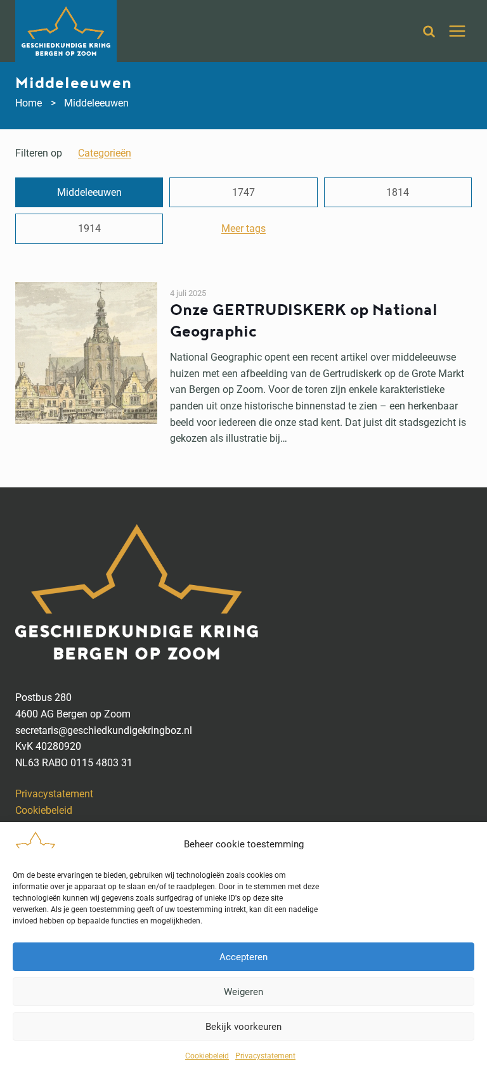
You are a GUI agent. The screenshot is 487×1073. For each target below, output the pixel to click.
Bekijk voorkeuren (243, 1026)
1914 (89, 228)
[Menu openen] (457, 31)
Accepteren (243, 957)
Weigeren (243, 992)
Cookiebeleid (207, 1055)
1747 (243, 192)
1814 (397, 192)
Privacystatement (265, 1055)
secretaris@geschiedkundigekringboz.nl (103, 730)
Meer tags (243, 228)
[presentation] (86, 364)
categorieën (104, 153)
